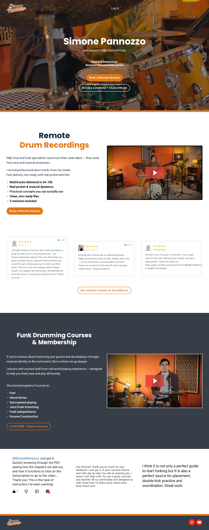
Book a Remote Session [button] (24, 211)
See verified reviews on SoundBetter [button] (104, 290)
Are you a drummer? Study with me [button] (104, 87)
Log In (115, 8)
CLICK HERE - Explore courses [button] (28, 426)
